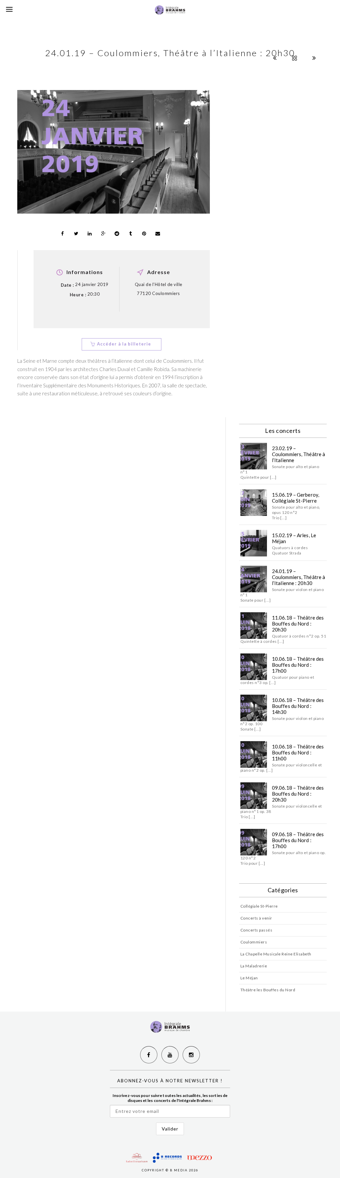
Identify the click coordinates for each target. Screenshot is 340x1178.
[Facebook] (148, 1054)
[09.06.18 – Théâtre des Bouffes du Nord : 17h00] (253, 842)
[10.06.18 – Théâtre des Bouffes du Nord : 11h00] (253, 754)
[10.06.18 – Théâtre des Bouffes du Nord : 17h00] (253, 666)
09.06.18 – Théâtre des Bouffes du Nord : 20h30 (298, 794)
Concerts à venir (256, 918)
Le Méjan (249, 977)
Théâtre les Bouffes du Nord (268, 989)
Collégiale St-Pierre (259, 906)
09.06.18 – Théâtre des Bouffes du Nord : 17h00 (298, 840)
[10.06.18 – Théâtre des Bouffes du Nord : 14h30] (253, 708)
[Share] (62, 233)
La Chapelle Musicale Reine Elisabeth (275, 953)
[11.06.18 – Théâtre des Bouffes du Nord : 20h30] (253, 625)
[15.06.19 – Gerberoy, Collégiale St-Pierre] (253, 502)
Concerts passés (256, 930)
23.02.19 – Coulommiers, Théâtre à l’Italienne (298, 454)
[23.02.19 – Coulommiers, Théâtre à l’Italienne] (253, 456)
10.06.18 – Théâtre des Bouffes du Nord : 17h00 (298, 665)
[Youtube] (170, 1054)
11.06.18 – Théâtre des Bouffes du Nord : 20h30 (298, 624)
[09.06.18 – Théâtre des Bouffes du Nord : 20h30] (253, 795)
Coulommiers (253, 941)
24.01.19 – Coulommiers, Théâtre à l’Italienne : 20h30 (298, 577)
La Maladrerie (253, 965)
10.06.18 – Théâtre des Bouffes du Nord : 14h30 (298, 706)
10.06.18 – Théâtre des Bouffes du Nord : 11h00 (298, 752)
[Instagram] (191, 1054)
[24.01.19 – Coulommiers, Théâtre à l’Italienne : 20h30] (253, 579)
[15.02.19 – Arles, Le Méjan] (253, 543)
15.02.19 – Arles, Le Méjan (294, 538)
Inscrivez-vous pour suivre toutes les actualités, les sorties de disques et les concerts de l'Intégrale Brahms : (170, 1098)
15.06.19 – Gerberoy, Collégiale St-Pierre (295, 498)
